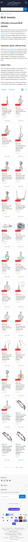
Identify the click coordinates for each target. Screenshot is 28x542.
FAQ (22, 529)
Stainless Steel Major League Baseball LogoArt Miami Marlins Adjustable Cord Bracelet (21, 417)
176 (17, 467)
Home (2, 13)
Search (3, 528)
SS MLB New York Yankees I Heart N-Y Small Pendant (7, 141)
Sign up (22, 496)
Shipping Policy (7, 529)
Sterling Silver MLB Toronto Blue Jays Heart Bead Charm (20, 177)
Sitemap (20, 534)
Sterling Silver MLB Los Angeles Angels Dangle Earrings (20, 297)
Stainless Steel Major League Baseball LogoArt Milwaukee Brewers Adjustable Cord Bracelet (7, 449)
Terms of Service (15, 529)
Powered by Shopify (14, 539)
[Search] (25, 9)
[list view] (25, 89)
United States (13, 503)
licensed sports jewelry (11, 49)
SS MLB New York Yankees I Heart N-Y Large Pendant (21, 328)
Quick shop (7, 120)
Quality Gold (4, 115)
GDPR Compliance (13, 531)
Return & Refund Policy (19, 528)
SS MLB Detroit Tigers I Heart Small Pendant (20, 111)
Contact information (14, 536)
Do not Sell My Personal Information (13, 533)
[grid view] (22, 89)
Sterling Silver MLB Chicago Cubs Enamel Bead (20, 237)
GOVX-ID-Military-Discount (10, 534)
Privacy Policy (9, 528)
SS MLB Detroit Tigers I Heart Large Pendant (7, 328)
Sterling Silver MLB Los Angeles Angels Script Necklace (20, 207)
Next (21, 467)
